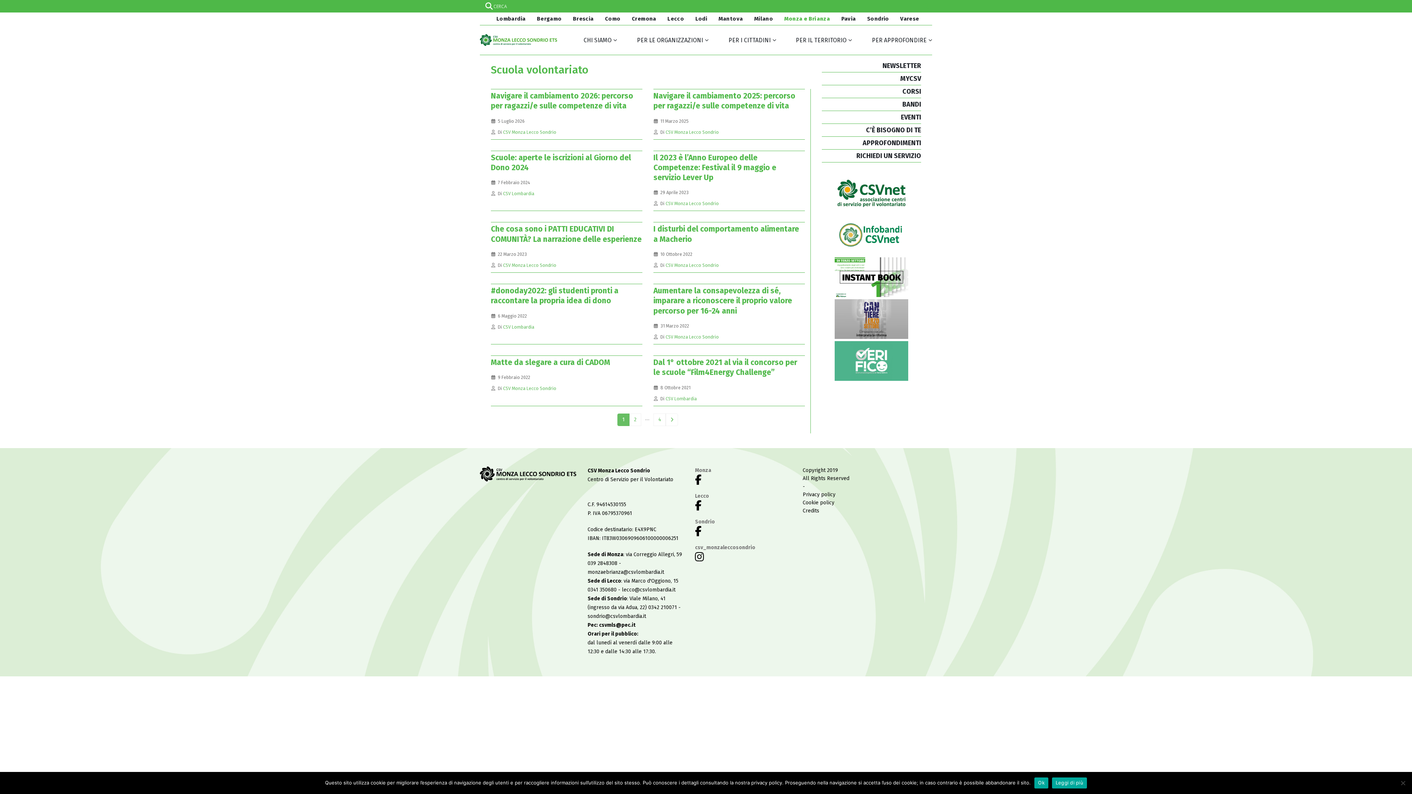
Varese (909, 18)
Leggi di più (1069, 783)
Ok (1041, 783)
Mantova (731, 18)
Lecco (675, 18)
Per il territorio (821, 40)
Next (672, 420)
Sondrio (878, 18)
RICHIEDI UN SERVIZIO (888, 156)
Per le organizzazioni (670, 40)
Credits (811, 511)
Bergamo (549, 18)
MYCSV (910, 79)
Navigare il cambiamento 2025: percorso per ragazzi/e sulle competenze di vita (724, 101)
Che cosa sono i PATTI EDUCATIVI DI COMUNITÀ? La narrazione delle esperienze (566, 234)
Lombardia (510, 18)
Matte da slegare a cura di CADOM (550, 362)
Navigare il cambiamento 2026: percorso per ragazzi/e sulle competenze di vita (562, 101)
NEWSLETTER (902, 66)
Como (613, 18)
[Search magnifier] (926, 6)
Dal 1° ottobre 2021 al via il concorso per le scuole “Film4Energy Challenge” (725, 367)
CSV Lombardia (518, 193)
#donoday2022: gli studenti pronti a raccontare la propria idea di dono (554, 295)
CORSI (911, 91)
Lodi (701, 18)
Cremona (644, 18)
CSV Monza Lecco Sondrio (529, 132)
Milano (763, 18)
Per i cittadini (749, 40)
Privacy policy (819, 494)
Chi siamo (597, 40)
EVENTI (911, 117)
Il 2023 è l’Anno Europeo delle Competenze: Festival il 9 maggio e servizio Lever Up (714, 168)
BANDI (911, 104)
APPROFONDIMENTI (892, 143)
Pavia (848, 18)
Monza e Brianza (807, 18)
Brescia (583, 18)
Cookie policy (818, 503)
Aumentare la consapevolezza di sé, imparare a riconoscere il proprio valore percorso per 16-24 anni (722, 301)
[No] (1402, 783)
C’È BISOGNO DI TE (893, 130)
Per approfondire (899, 40)
